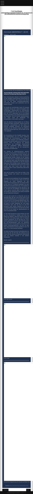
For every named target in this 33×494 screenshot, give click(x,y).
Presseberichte (15, 485)
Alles (11, 485)
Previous (6, 490)
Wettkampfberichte (24, 485)
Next (28, 490)
